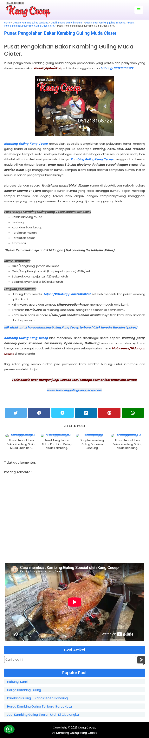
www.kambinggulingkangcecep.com (74, 390)
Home (7, 22)
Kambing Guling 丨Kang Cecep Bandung (37, 698)
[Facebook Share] (39, 412)
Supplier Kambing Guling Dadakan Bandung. (92, 444)
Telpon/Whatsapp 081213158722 (67, 294)
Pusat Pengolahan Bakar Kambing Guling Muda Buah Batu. (21, 444)
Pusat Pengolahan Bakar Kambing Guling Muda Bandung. (127, 444)
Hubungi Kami (17, 682)
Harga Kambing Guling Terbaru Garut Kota (39, 706)
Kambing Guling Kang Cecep (26, 144)
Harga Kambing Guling (24, 690)
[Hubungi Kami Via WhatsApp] (9, 729)
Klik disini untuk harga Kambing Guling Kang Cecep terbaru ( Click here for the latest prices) (70, 327)
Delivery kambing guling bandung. (31, 22)
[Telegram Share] (62, 412)
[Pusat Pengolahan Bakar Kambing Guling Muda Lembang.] (57, 435)
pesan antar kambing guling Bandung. (105, 22)
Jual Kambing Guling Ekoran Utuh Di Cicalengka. (43, 715)
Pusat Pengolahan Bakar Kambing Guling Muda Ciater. (61, 33)
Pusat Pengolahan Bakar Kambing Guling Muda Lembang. (57, 444)
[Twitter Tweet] (16, 412)
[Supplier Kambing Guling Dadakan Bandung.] (92, 435)
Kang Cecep (87, 727)
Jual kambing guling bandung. (67, 22)
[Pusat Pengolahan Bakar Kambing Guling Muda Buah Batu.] (21, 435)
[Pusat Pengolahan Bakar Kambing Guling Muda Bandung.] (127, 435)
